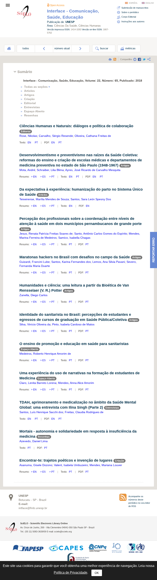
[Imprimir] (110, 59)
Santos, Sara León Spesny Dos (91, 199)
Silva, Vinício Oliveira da (34, 324)
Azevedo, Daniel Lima (33, 441)
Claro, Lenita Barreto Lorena (37, 382)
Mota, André (27, 170)
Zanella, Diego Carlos (33, 295)
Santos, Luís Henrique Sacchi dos (41, 412)
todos (25, 48)
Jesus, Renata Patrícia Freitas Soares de (46, 233)
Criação (29, 99)
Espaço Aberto (34, 111)
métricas (130, 48)
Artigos (29, 95)
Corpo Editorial (128, 17)
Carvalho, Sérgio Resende (56, 135)
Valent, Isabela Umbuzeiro (71, 465)
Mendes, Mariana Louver (106, 465)
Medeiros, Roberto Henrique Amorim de (45, 353)
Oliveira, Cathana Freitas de (93, 135)
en (30, 142)
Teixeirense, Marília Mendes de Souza (44, 199)
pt (36, 142)
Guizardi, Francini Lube (34, 261)
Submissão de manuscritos (134, 8)
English (150, 3)
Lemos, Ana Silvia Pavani (108, 261)
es (44, 176)
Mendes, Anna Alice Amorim (76, 382)
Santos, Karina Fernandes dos (71, 261)
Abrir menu (9, 5)
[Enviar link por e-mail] (134, 59)
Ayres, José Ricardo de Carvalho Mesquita (92, 170)
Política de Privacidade (70, 572)
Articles (29, 90)
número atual (62, 48)
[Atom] (114, 59)
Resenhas (31, 115)
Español (133, 3)
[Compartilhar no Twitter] (144, 59)
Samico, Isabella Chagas (74, 237)
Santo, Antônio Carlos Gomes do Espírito (100, 233)
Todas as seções (37, 86)
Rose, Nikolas (28, 135)
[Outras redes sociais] (148, 59)
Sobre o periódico (130, 12)
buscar (103, 48)
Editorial (30, 103)
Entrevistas (32, 107)
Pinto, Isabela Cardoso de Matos (73, 324)
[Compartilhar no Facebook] (139, 59)
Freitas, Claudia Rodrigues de (84, 412)
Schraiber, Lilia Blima (50, 170)
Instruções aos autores (133, 21)
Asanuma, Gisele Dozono (35, 465)
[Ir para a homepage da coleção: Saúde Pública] (24, 13)
